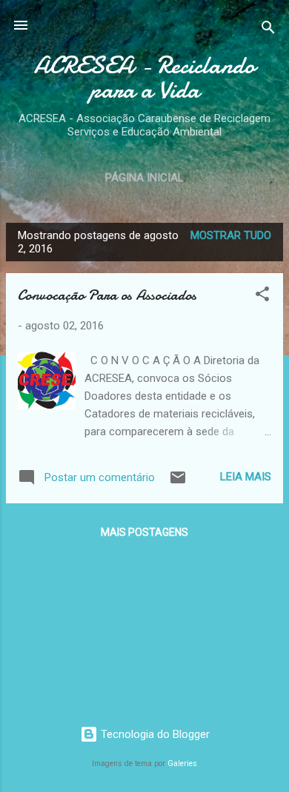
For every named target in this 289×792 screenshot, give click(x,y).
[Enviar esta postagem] (178, 482)
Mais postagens (144, 532)
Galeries (182, 763)
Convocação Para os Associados (107, 295)
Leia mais (245, 476)
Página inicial (144, 177)
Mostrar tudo (230, 235)
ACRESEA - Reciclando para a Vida (144, 78)
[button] (262, 296)
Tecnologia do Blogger (154, 734)
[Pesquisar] (268, 30)
